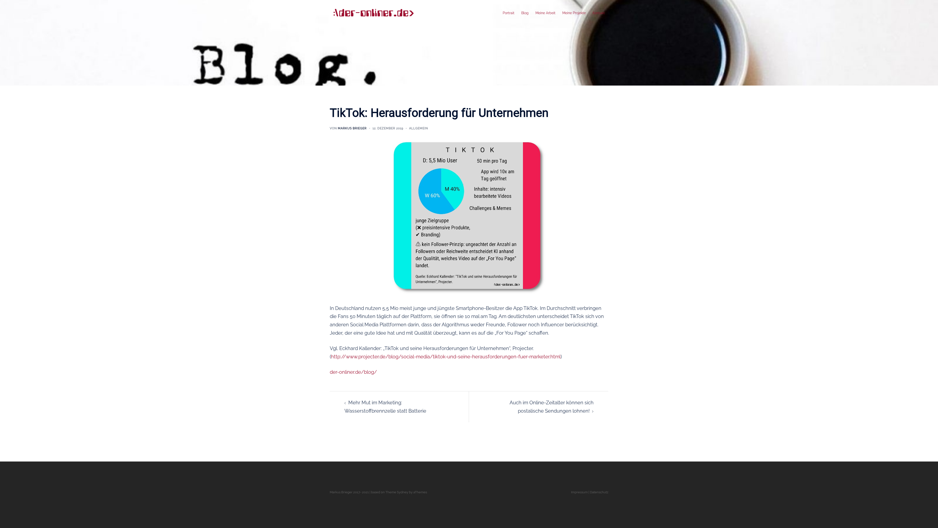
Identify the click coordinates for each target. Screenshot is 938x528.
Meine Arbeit (545, 13)
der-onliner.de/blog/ (353, 372)
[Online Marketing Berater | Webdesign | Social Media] (373, 13)
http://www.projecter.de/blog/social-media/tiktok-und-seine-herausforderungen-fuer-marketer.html (446, 357)
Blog (525, 13)
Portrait (508, 13)
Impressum (579, 492)
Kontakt (599, 13)
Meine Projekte (574, 13)
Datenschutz (599, 492)
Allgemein (418, 128)
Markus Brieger (352, 128)
